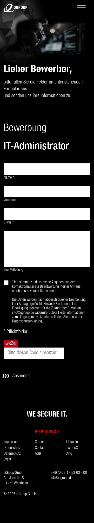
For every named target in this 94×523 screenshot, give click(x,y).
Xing (69, 454)
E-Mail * (9, 223)
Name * (9, 178)
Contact (40, 448)
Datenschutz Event (12, 457)
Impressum (11, 442)
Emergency (47, 431)
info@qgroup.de (23, 313)
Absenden (21, 376)
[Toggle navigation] (81, 8)
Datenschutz (12, 448)
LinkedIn (72, 442)
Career (39, 442)
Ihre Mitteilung (13, 270)
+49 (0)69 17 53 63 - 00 (69, 473)
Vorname (10, 200)
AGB (38, 454)
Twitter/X (72, 448)
